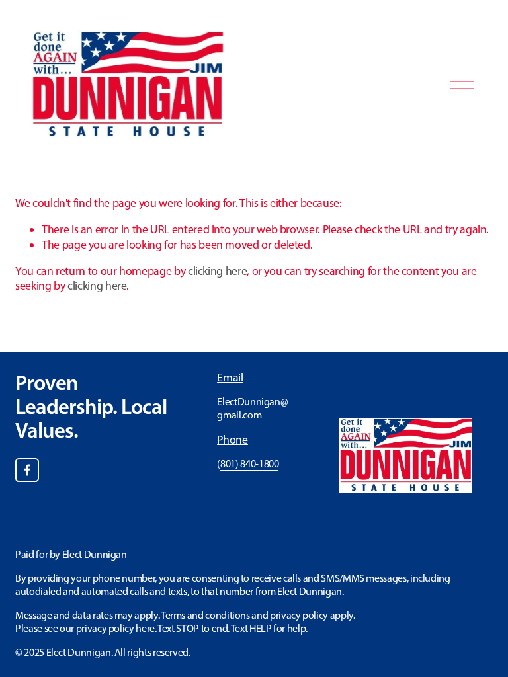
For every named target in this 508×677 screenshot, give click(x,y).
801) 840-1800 (249, 464)
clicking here (217, 271)
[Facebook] (27, 470)
